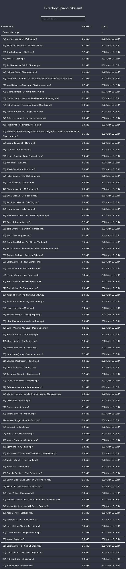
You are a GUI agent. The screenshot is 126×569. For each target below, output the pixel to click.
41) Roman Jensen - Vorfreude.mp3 (20, 334)
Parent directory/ (11, 32)
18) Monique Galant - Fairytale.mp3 (20, 519)
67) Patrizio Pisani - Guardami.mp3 (20, 72)
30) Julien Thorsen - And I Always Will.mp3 (23, 295)
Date (104, 26)
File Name (6, 26)
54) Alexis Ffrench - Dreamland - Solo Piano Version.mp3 (30, 248)
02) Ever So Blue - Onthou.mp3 (18, 565)
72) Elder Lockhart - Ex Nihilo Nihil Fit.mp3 (23, 91)
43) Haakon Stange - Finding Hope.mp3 (22, 314)
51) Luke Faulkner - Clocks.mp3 (18, 182)
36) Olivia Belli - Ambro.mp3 (16, 400)
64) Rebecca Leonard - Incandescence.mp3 (24, 118)
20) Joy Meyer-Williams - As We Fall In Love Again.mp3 (30, 453)
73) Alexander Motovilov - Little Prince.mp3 (23, 45)
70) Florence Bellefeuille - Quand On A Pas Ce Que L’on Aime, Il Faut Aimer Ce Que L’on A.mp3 (41, 133)
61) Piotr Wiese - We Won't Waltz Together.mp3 (26, 215)
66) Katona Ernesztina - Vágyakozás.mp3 (23, 111)
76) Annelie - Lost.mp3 (14, 58)
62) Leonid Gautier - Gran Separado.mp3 (23, 156)
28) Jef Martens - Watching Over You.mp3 (23, 301)
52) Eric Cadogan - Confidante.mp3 (20, 195)
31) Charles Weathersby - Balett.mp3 (21, 361)
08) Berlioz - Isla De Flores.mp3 (18, 433)
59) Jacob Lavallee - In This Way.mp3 (21, 202)
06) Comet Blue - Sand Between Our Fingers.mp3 (27, 480)
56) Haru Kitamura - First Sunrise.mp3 (21, 268)
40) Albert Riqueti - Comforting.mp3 (20, 341)
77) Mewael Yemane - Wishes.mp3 (20, 39)
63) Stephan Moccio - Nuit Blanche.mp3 (22, 262)
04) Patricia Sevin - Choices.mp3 (19, 559)
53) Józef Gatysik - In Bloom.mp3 (19, 169)
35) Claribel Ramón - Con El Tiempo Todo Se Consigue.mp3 (32, 394)
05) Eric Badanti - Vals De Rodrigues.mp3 (23, 552)
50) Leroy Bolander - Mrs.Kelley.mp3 (20, 275)
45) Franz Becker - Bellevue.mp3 (19, 209)
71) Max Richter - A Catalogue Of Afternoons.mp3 (27, 85)
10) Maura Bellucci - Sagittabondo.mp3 (22, 532)
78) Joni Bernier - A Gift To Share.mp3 (21, 65)
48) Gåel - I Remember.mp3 (16, 222)
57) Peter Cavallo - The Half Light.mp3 (21, 176)
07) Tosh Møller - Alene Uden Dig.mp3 (21, 526)
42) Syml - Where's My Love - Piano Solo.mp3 (25, 328)
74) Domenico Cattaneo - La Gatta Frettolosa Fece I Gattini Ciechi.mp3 (37, 78)
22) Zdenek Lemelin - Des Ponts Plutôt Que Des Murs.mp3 (31, 499)
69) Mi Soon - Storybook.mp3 (17, 149)
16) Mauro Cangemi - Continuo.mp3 (20, 440)
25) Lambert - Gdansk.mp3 (16, 427)
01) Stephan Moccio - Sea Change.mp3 (22, 546)
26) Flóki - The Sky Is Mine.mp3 (18, 308)
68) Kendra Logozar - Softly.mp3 (18, 52)
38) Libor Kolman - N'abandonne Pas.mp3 (23, 321)
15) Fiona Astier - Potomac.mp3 (18, 493)
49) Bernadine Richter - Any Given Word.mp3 (25, 242)
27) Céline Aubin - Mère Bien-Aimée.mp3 (23, 387)
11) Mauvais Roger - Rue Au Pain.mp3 (21, 420)
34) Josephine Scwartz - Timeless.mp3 (21, 374)
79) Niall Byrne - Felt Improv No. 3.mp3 (22, 125)
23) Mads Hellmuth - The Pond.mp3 (20, 460)
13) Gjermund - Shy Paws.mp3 (18, 446)
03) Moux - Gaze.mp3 (13, 539)
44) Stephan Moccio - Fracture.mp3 (20, 347)
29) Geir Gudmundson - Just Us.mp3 (21, 380)
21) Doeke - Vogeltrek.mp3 (16, 407)
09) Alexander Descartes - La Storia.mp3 (22, 486)
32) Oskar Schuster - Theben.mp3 (19, 367)
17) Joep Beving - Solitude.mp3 (18, 513)
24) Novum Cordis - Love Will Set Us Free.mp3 (25, 506)
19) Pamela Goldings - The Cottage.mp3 (22, 473)
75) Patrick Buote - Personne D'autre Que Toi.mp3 (27, 105)
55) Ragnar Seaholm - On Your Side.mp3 (23, 255)
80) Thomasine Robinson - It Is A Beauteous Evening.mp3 (31, 98)
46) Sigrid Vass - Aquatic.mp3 (17, 235)
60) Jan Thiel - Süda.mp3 (15, 162)
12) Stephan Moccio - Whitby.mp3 (19, 413)
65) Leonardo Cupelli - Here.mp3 (19, 143)
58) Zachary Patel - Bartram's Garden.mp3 (23, 229)
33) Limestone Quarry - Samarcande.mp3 (23, 354)
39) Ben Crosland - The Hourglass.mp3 (22, 281)
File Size (86, 26)
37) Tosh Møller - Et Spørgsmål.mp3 (20, 288)
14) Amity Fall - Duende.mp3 (17, 466)
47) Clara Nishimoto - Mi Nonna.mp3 (20, 189)
